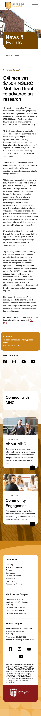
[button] (35, 5)
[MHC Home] (14, 5)
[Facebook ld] (5, 362)
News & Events (12, 56)
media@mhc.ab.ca (11, 346)
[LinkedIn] (33, 362)
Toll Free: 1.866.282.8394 (16, 614)
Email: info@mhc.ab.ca (15, 608)
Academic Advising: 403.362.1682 (20, 640)
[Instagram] (14, 362)
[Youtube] (23, 362)
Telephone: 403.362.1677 (16, 637)
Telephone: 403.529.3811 (16, 611)
